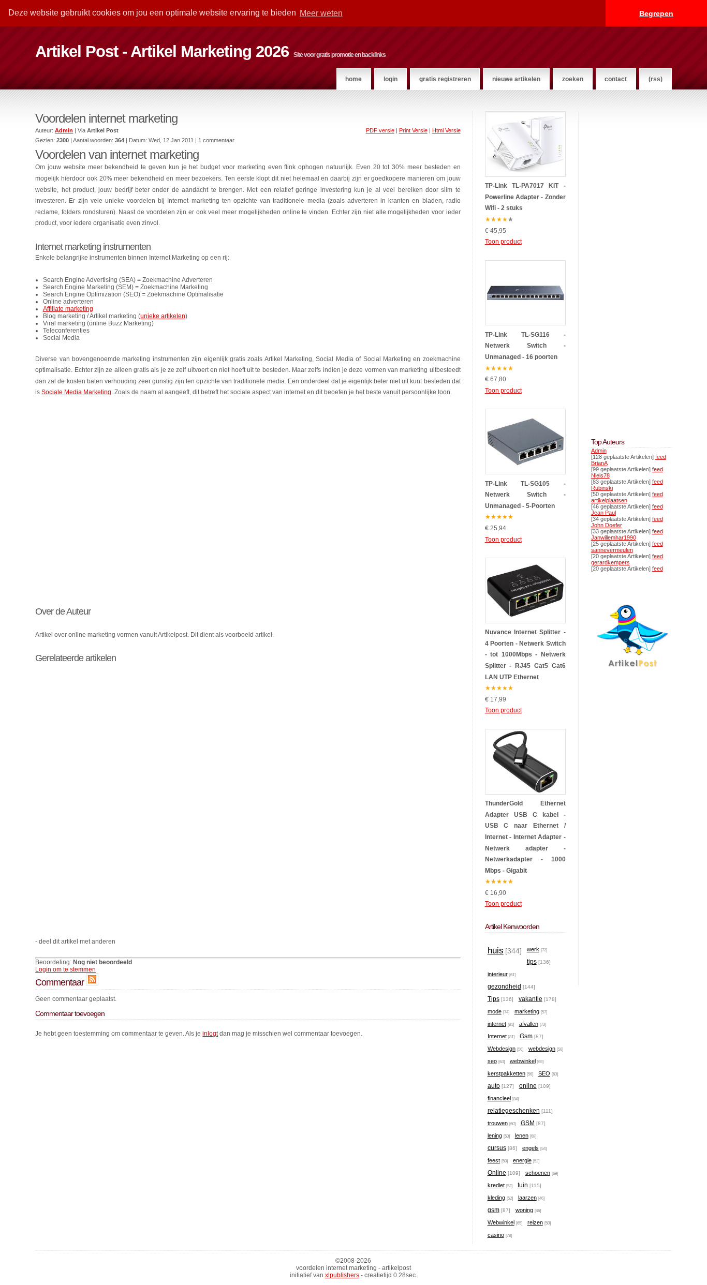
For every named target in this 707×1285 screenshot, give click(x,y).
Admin (599, 450)
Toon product (503, 241)
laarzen (527, 1197)
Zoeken (572, 79)
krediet (496, 1185)
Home (353, 79)
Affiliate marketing (68, 308)
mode (495, 1011)
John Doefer (606, 525)
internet (497, 1024)
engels (530, 1148)
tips (532, 961)
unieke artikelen (162, 316)
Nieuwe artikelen (516, 79)
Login (390, 79)
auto (494, 1085)
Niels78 (600, 475)
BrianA (599, 463)
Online (497, 1172)
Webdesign (501, 1048)
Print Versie (413, 130)
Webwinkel (501, 1222)
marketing (526, 1011)
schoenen (537, 1173)
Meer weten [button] (321, 13)
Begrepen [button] (656, 13)
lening (495, 1135)
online (528, 1085)
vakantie (530, 999)
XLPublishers (342, 1275)
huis (496, 950)
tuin (523, 1185)
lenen (521, 1135)
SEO (544, 1073)
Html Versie (446, 130)
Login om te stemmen (65, 969)
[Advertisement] (247, 507)
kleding (496, 1197)
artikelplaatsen (609, 500)
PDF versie (380, 130)
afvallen (528, 1024)
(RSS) (655, 79)
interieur (498, 974)
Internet (497, 1036)
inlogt (210, 1033)
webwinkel (523, 1061)
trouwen (498, 1123)
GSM (528, 1123)
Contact (616, 79)
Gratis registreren (445, 79)
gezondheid (504, 986)
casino (496, 1235)
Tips (493, 999)
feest (494, 1160)
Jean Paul (603, 513)
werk (533, 949)
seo (492, 1061)
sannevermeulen (612, 550)
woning (524, 1210)
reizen (535, 1222)
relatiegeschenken (514, 1110)
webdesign (541, 1048)
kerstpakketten (506, 1073)
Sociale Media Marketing (76, 392)
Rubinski (602, 488)
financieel (499, 1098)
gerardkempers (610, 562)
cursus (497, 1148)
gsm (493, 1210)
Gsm (526, 1036)
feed (660, 457)
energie (522, 1160)
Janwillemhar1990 (613, 537)
